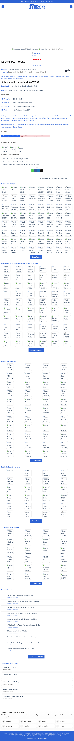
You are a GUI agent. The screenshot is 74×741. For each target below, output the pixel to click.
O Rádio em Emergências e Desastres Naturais (22, 613)
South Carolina (32, 49)
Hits (18, 72)
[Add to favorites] (66, 70)
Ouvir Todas (36, 257)
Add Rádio (11, 734)
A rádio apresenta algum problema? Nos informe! (36, 136)
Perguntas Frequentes (38, 734)
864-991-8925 (17, 99)
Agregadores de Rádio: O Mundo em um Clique (22, 619)
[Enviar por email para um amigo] (41, 170)
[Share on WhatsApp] (32, 170)
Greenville (44, 49)
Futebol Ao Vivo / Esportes (51, 733)
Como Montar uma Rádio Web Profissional (20, 607)
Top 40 (44, 72)
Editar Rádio (18, 734)
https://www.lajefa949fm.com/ (22, 102)
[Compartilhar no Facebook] (35, 170)
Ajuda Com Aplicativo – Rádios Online (55, 734)
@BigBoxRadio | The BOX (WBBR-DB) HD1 (54, 178)
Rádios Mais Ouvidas (37, 733)
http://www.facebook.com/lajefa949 (24, 106)
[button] (3, 6)
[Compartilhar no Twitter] (38, 170)
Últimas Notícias (13, 733)
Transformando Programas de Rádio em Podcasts (23, 601)
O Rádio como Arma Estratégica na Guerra (20, 648)
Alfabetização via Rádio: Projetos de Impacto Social (23, 625)
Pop (26, 72)
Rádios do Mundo (34, 72)
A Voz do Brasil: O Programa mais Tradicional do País (24, 643)
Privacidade (51, 736)
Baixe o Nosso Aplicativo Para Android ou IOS (23, 736)
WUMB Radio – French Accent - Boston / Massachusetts (21, 165)
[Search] (71, 6)
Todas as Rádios (36, 350)
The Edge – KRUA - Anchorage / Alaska (15, 159)
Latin (21, 72)
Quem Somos (27, 734)
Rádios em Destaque (24, 733)
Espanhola (11, 72)
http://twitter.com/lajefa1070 (21, 110)
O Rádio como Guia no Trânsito (17, 631)
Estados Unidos (18, 49)
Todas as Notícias (36, 656)
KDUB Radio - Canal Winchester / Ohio (15, 162)
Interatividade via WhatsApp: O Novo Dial (20, 595)
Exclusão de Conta (42, 736)
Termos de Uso (60, 736)
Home (5, 733)
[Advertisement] (37, 24)
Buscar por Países (64, 733)
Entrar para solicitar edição (12, 136)
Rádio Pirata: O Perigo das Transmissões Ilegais (22, 637)
